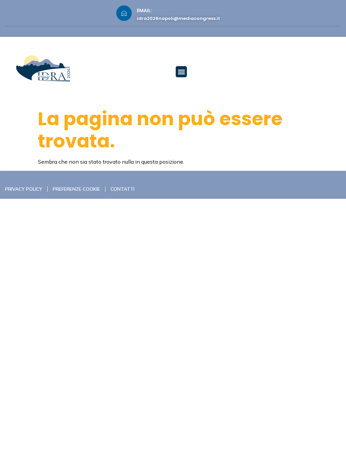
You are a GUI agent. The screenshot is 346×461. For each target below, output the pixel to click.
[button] (181, 71)
